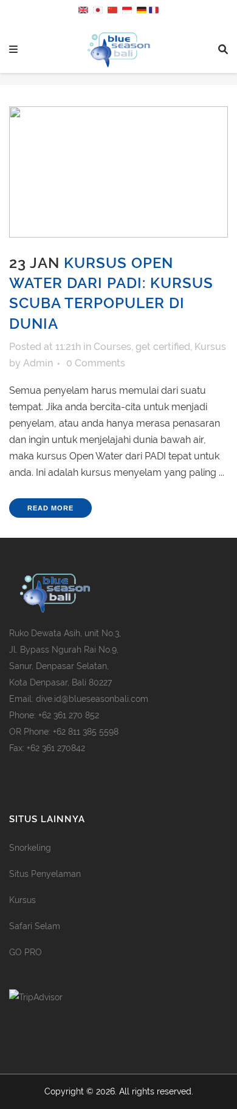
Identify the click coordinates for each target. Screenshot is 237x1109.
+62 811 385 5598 (85, 731)
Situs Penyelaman (45, 874)
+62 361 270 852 (68, 715)
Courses (112, 346)
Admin (38, 363)
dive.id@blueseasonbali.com (92, 699)
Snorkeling (30, 848)
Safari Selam (34, 926)
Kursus (210, 346)
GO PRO (25, 952)
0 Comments (95, 363)
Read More (50, 508)
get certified (163, 346)
